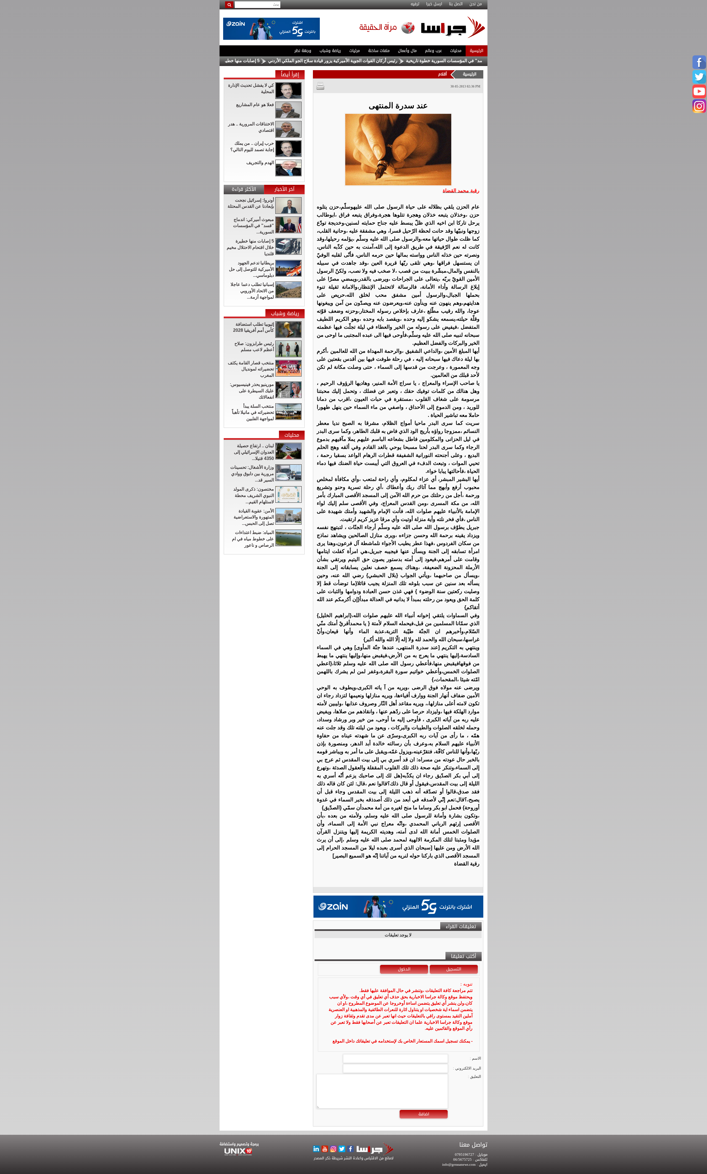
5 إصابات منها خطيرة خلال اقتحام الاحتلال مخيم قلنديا (250, 60)
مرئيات (354, 50)
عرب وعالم (433, 50)
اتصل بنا (456, 4)
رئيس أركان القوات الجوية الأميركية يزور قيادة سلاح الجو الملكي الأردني (372, 60)
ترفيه (415, 4)
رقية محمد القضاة (461, 190)
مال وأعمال (407, 50)
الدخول (404, 969)
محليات (455, 50)
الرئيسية (476, 50)
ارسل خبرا (434, 4)
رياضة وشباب (330, 50)
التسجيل (453, 969)
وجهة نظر (302, 50)
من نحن (475, 4)
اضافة (423, 1114)
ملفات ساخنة (379, 50)
